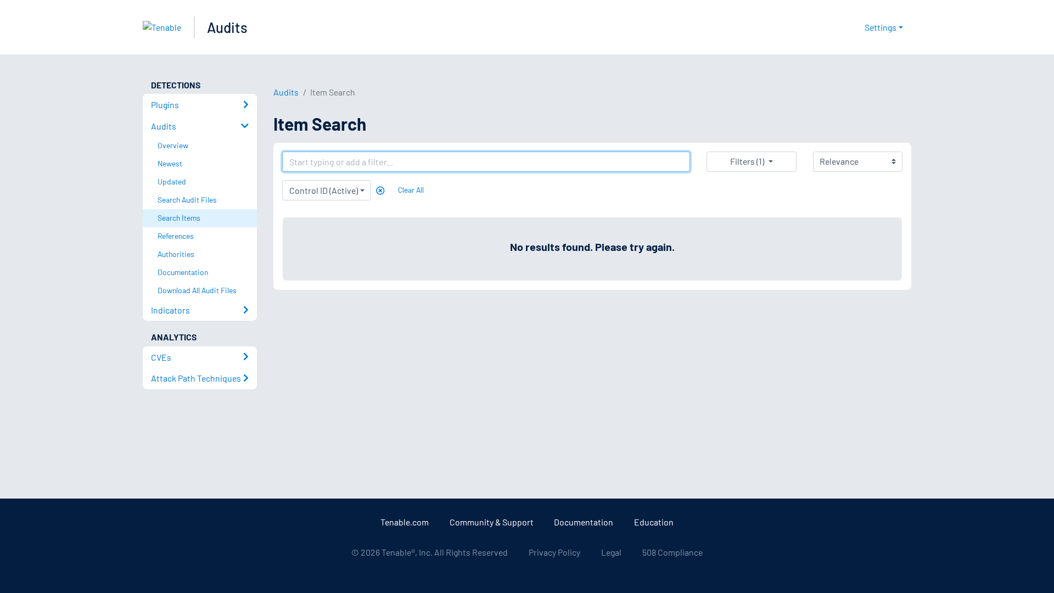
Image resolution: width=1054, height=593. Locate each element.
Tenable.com (404, 522)
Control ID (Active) (323, 190)
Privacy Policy (554, 552)
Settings (880, 27)
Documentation (583, 522)
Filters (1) (747, 161)
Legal (611, 552)
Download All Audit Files (197, 290)
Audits (227, 27)
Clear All (411, 189)
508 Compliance (672, 552)
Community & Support (492, 522)
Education (654, 522)
